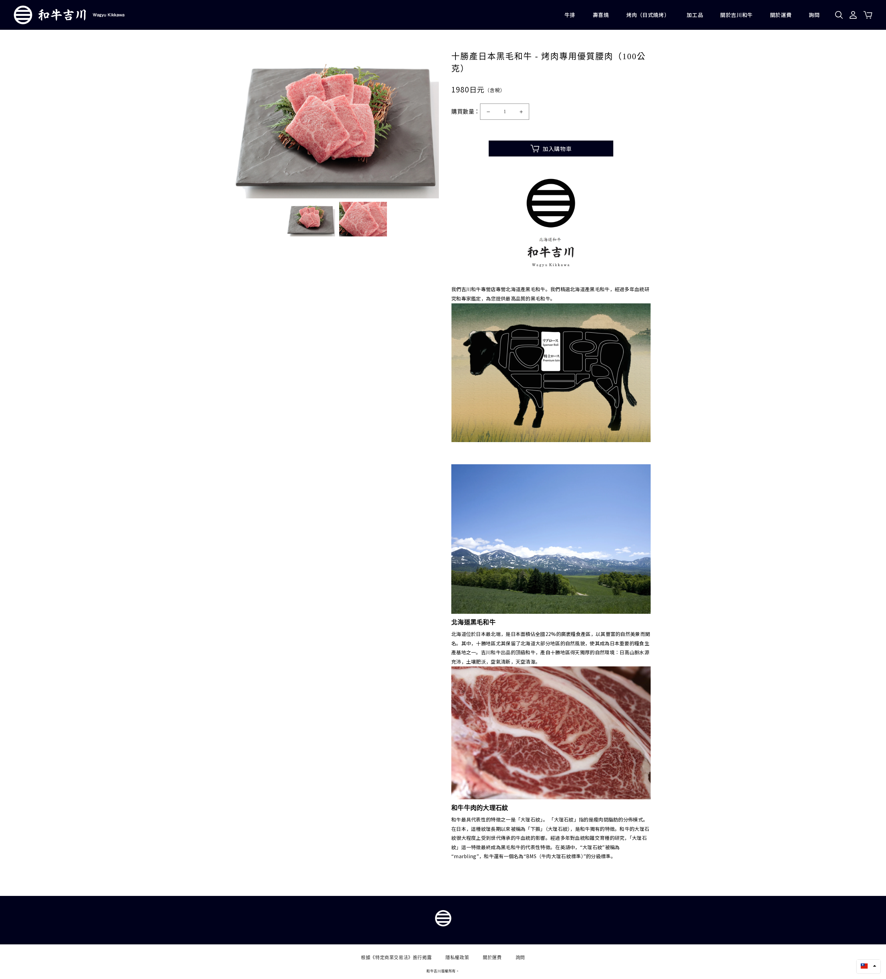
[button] (868, 966)
